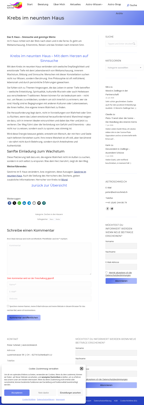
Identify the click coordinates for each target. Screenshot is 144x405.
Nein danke (43, 392)
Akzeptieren (16, 392)
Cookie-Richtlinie (29, 399)
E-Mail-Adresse (112, 262)
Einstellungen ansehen (70, 392)
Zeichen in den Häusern (53, 214)
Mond (64, 179)
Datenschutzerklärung (45, 399)
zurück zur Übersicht (49, 185)
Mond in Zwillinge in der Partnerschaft (116, 92)
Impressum (60, 399)
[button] (81, 368)
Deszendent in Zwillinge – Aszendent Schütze (117, 150)
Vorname (109, 241)
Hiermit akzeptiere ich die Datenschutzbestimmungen (118, 274)
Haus (51, 219)
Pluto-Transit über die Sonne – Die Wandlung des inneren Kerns (121, 120)
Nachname (110, 251)
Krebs (58, 219)
